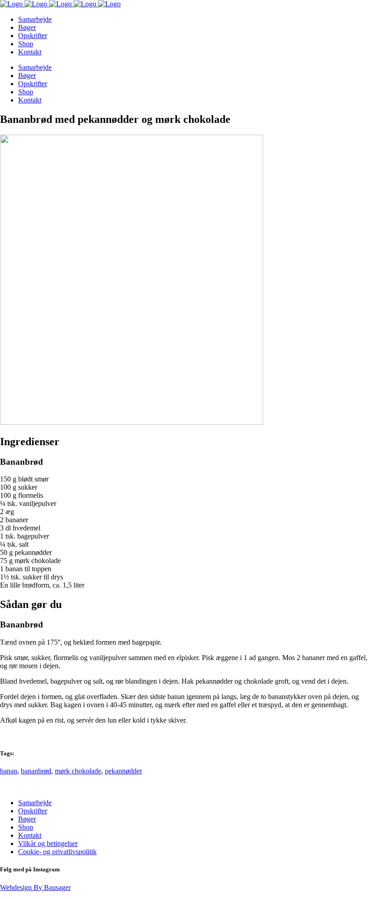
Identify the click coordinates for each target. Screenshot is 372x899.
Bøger (27, 819)
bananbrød (36, 771)
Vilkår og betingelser (48, 843)
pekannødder (123, 771)
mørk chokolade (78, 771)
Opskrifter (32, 811)
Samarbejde (35, 803)
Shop (25, 827)
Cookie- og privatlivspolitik (57, 851)
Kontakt (29, 835)
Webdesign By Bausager (35, 887)
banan (8, 771)
